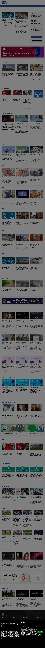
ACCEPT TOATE (40, 631)
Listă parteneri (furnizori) (24, 635)
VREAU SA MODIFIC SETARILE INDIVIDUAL (40, 635)
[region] (22, 634)
